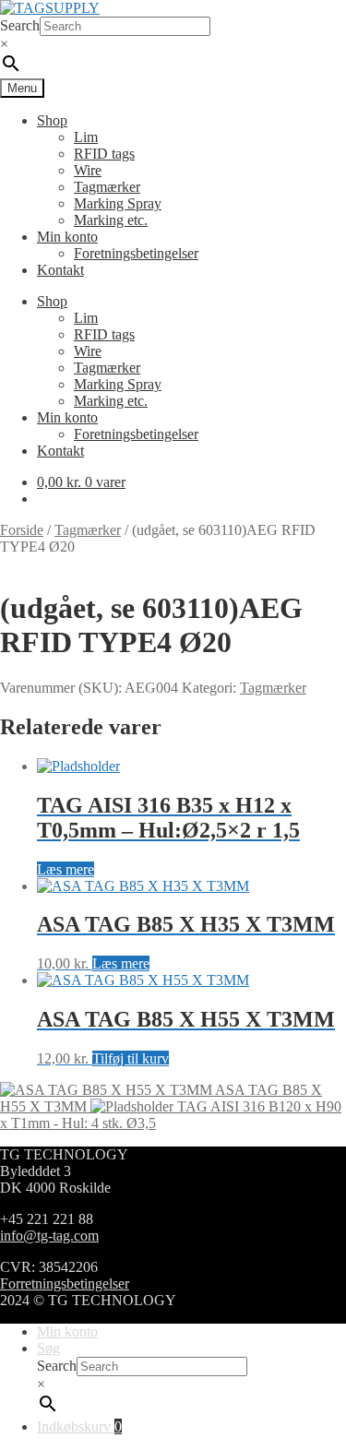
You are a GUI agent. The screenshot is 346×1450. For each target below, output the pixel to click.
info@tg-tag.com (49, 1235)
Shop (52, 120)
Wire (87, 170)
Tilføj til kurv (130, 1058)
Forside (21, 530)
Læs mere (65, 869)
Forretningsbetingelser (64, 1283)
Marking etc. (111, 220)
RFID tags (104, 153)
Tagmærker (107, 187)
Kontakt (60, 270)
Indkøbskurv (79, 1426)
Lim (86, 137)
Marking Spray (117, 203)
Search (20, 25)
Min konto (67, 236)
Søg (48, 1348)
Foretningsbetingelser (136, 253)
